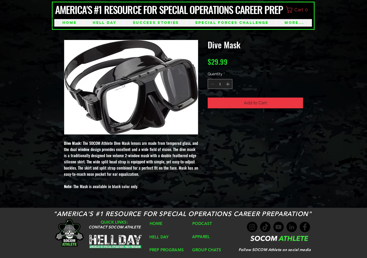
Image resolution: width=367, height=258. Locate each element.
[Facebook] (305, 227)
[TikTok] (265, 227)
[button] (299, 9)
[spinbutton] (220, 84)
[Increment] (228, 84)
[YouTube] (278, 227)
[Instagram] (252, 227)
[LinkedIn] (291, 227)
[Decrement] (211, 84)
